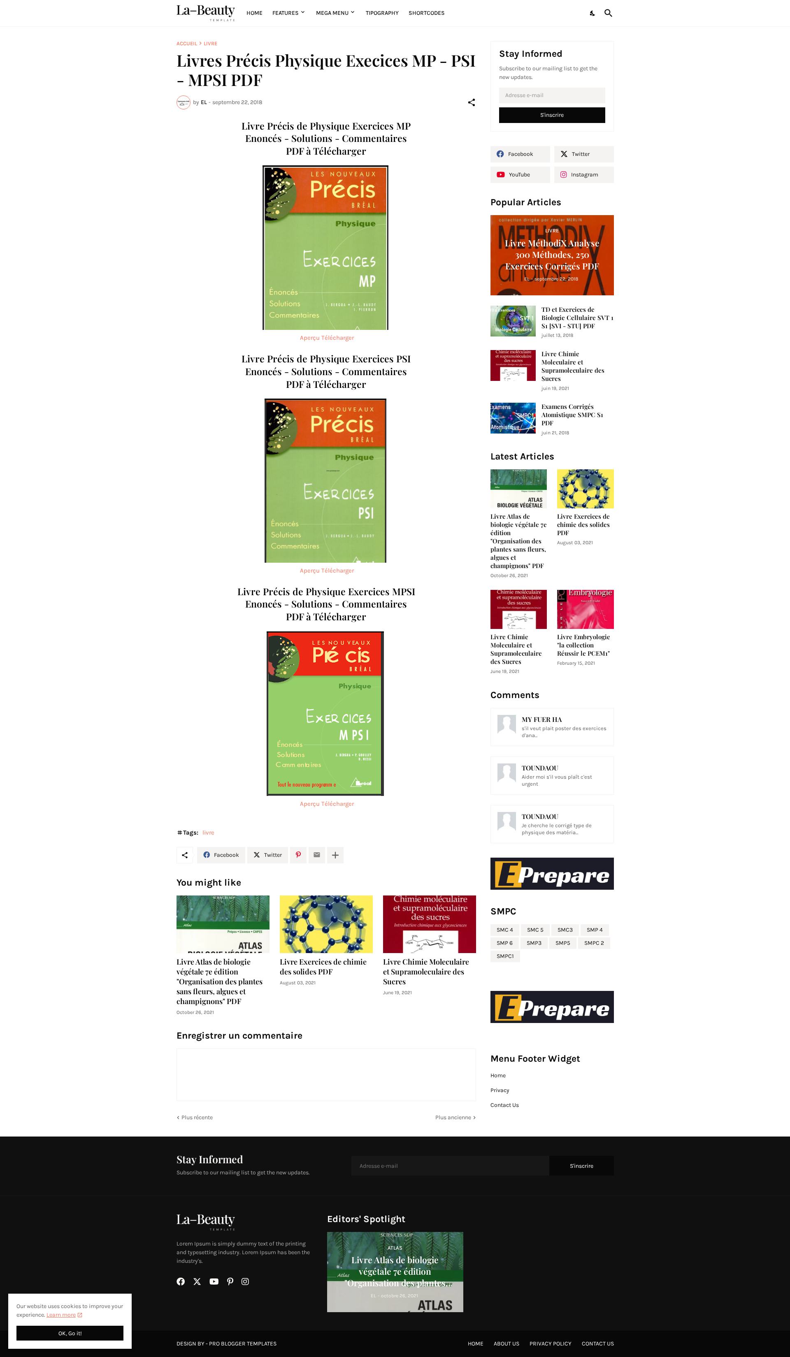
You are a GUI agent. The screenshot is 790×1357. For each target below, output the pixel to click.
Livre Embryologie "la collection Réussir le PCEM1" (583, 645)
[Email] (317, 855)
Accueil (187, 43)
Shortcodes (427, 12)
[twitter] (197, 1282)
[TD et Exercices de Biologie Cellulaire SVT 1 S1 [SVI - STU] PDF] (513, 321)
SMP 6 (505, 942)
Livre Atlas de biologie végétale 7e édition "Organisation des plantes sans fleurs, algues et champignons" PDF (220, 981)
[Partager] (471, 102)
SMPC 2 (594, 942)
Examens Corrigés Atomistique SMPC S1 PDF (572, 415)
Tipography (382, 12)
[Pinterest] (298, 855)
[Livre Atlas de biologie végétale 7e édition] (223, 924)
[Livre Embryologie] (585, 609)
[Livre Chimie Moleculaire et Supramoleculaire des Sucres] (429, 924)
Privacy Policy (551, 1343)
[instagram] (245, 1282)
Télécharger (337, 337)
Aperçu (310, 337)
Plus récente (197, 1117)
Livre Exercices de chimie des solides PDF (323, 967)
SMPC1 (505, 956)
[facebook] (181, 1282)
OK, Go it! (70, 1333)
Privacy (499, 1090)
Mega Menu (332, 12)
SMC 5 (535, 929)
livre (210, 43)
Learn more (61, 1314)
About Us (506, 1343)
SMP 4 (595, 929)
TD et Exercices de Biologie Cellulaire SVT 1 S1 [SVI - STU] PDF (577, 318)
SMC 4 (505, 929)
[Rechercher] (607, 13)
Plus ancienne (453, 1117)
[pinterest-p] (230, 1282)
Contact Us (504, 1105)
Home (254, 12)
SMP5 (562, 942)
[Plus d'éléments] (335, 855)
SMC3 (565, 929)
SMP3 (534, 942)
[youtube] (214, 1282)
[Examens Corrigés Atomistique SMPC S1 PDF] (513, 418)
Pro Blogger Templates (242, 1343)
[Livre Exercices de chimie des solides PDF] (326, 924)
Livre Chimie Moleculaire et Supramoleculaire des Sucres (426, 971)
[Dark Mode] (593, 13)
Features (285, 12)
